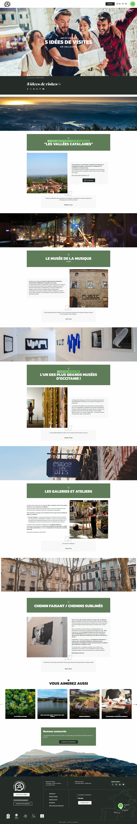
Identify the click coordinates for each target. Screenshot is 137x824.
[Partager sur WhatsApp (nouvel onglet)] (37, 89)
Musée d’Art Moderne (79, 400)
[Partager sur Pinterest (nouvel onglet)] (40, 89)
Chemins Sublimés (84, 639)
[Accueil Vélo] (7, 816)
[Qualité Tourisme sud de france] (25, 816)
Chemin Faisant (96, 629)
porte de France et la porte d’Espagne (94, 633)
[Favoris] (123, 3)
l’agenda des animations (53, 510)
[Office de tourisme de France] (16, 816)
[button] (126, 4)
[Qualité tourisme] (33, 816)
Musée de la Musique (36, 281)
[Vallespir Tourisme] (7, 4)
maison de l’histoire (45, 517)
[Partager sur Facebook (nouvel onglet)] (27, 89)
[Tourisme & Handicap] (42, 816)
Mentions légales (62, 822)
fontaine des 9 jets (77, 632)
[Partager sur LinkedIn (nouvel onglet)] (34, 89)
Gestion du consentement (72, 822)
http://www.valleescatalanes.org (80, 175)
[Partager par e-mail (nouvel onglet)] (43, 89)
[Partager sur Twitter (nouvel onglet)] (31, 89)
